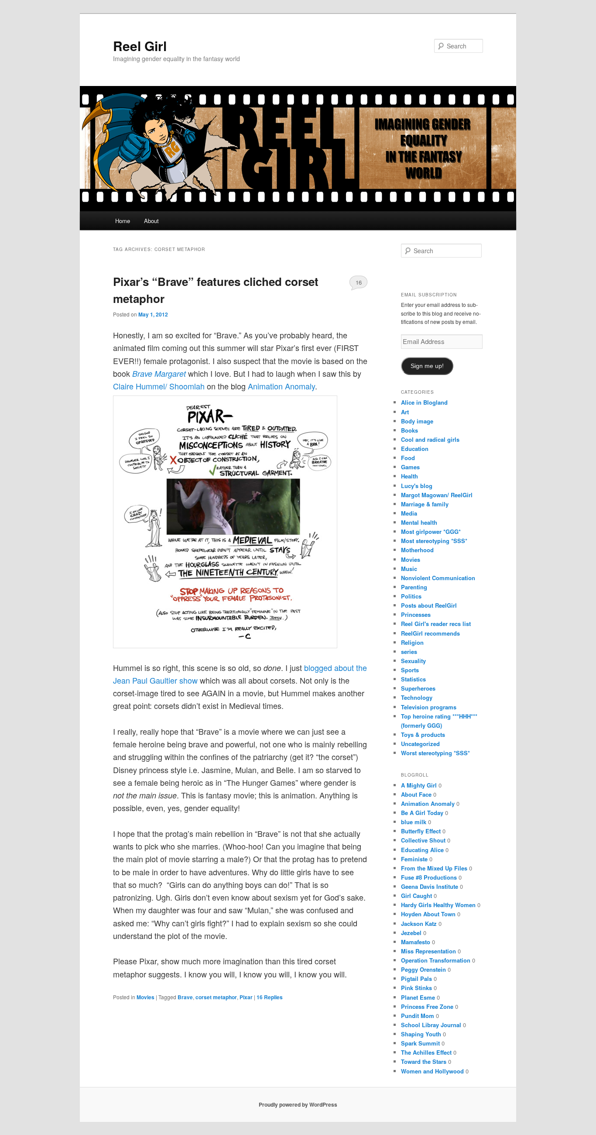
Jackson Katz (419, 923)
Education (414, 448)
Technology (416, 697)
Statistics (413, 679)
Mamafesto (415, 942)
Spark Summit (420, 1043)
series (409, 651)
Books (409, 430)
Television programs (428, 707)
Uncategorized (420, 743)
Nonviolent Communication (438, 578)
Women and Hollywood (432, 1071)
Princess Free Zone (427, 1006)
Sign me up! (427, 366)
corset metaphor (216, 997)
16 (359, 282)
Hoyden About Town (428, 914)
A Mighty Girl (419, 785)
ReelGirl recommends (430, 633)
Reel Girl (140, 45)
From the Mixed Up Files (434, 868)
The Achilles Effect (426, 1052)
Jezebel (411, 933)
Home (122, 221)
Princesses (416, 614)
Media (409, 513)
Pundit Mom (417, 1015)
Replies (270, 997)
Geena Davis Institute (429, 886)
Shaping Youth (421, 1034)
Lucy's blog (416, 486)
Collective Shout (423, 840)
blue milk (413, 822)
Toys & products (423, 734)
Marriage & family (425, 504)
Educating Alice (422, 850)
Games (410, 467)
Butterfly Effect (421, 831)
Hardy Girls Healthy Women (438, 905)
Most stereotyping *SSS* (434, 541)
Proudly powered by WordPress (298, 1104)
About (151, 221)
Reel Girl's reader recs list (436, 623)
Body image (417, 421)
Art (405, 412)
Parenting (414, 587)
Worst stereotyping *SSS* (435, 753)
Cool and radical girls (430, 439)
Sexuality (413, 661)
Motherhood (417, 550)
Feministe (414, 859)
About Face (416, 794)
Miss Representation (428, 951)
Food (408, 458)
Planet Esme (418, 997)
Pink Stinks (416, 988)
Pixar (246, 997)
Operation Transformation (435, 960)
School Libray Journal (431, 1025)
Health (409, 476)
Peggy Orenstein (423, 969)
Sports (410, 670)
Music (409, 568)
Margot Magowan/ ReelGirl (437, 495)
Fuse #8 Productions (429, 877)
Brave (185, 997)
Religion (412, 642)
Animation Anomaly (281, 386)
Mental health (419, 522)
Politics (411, 596)
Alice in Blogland (424, 402)
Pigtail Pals (416, 978)
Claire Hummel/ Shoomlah (159, 386)
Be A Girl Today (422, 812)
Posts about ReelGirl (429, 605)
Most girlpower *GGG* (431, 531)
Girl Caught (416, 895)
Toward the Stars (423, 1061)
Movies (145, 997)
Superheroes (418, 688)
